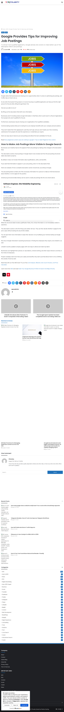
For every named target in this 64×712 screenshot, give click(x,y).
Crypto (4, 640)
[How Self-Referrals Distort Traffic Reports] (5, 529)
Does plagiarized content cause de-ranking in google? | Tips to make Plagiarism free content (29, 140)
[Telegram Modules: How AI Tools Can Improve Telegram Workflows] (5, 521)
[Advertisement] (32, 16)
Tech (3, 630)
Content (4, 609)
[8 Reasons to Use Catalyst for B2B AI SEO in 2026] (5, 543)
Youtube (4, 592)
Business (4, 586)
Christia (11, 459)
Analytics (4, 627)
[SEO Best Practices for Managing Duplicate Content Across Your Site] (10, 382)
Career (4, 635)
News (3, 32)
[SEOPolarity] (12, 2)
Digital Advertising (6, 581)
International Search (7, 637)
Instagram (4, 599)
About (2, 654)
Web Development (6, 612)
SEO (7, 29)
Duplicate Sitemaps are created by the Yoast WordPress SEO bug (31, 337)
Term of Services (5, 666)
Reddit (3, 607)
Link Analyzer (31, 262)
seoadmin (6, 49)
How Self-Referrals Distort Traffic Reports (23, 527)
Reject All (15, 705)
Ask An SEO (5, 574)
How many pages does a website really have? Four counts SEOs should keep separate (35, 505)
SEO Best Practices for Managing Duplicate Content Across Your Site (10, 444)
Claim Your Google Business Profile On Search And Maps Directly (36, 268)
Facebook (4, 594)
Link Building (5, 622)
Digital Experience (6, 620)
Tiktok (3, 602)
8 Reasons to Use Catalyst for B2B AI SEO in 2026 (24, 534)
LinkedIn (4, 604)
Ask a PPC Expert (6, 584)
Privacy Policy (4, 664)
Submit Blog (4, 659)
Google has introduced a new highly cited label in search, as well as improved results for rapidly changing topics (52, 445)
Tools (3, 625)
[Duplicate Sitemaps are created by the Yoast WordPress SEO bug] (31, 329)
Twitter (4, 597)
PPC (3, 579)
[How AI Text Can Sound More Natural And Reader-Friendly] (5, 558)
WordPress (5, 615)
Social (3, 589)
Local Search (5, 632)
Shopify (4, 617)
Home (3, 29)
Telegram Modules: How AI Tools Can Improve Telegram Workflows (30, 518)
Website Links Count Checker (44, 262)
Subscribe (3, 662)
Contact (3, 657)
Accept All (24, 705)
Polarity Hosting (45, 709)
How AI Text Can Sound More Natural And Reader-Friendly (27, 553)
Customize (7, 705)
